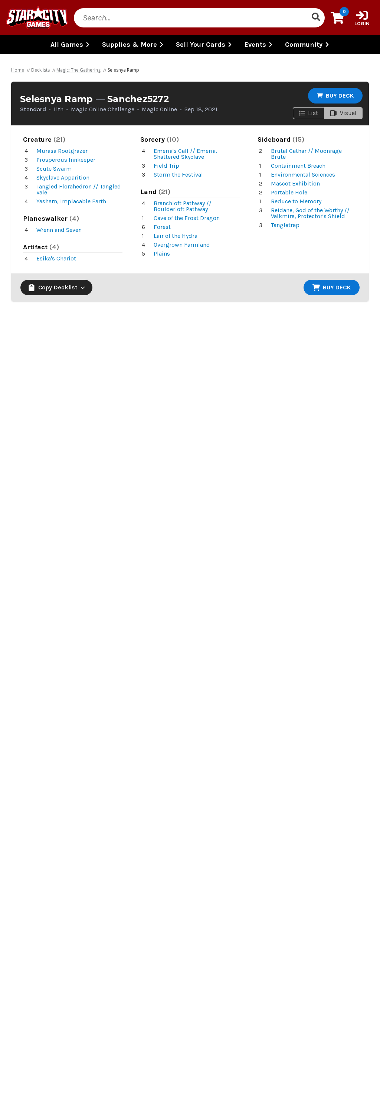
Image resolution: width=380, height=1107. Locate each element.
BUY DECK (340, 95)
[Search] (316, 17)
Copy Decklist (58, 287)
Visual (348, 112)
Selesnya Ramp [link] (123, 70)
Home (17, 70)
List (313, 112)
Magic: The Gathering (78, 70)
